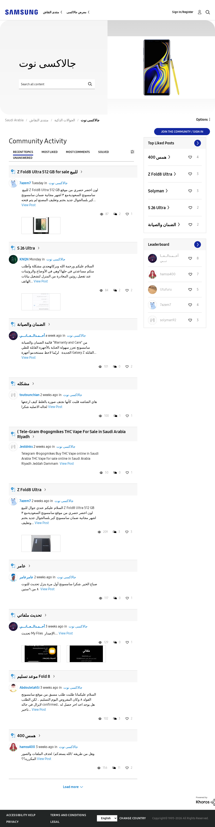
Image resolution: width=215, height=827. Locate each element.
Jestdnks (26, 447)
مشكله (23, 383)
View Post (28, 205)
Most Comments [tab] (78, 152)
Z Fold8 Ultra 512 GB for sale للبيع (47, 171)
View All (175, 143)
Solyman (156, 190)
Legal (54, 822)
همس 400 (26, 735)
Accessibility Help (20, 815)
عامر (21, 565)
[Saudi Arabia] (21, 12)
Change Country (132, 818)
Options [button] (202, 120)
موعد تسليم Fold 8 (33, 676)
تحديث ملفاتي (29, 615)
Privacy (12, 822)
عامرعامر (26, 577)
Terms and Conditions (68, 815)
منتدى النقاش (51, 12)
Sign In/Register (182, 12)
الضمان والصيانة (31, 324)
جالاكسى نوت (58, 183)
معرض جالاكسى (77, 12)
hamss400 (27, 747)
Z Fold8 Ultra (29, 489)
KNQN (24, 259)
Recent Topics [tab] (23, 152)
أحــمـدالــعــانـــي (32, 336)
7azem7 (25, 183)
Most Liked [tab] (50, 152)
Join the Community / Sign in (182, 131)
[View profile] (13, 183)
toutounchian (29, 395)
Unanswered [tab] (22, 158)
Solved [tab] (103, 152)
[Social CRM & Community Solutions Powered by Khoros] (205, 801)
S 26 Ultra (26, 248)
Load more (71, 787)
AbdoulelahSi (29, 688)
